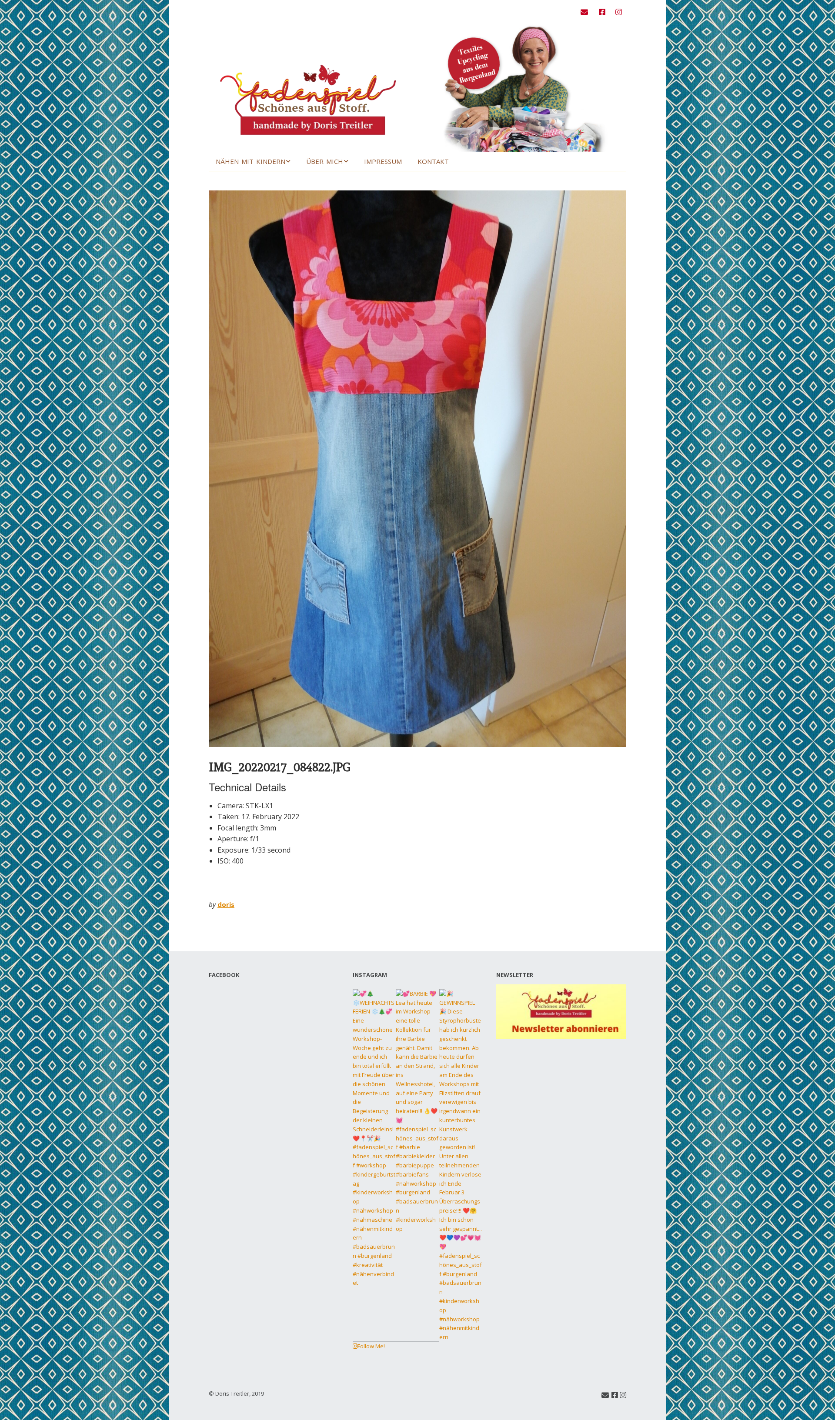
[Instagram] (618, 12)
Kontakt (433, 161)
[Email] (586, 12)
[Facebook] (602, 12)
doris (225, 904)
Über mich (324, 161)
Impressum (383, 161)
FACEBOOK (224, 975)
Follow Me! (371, 1346)
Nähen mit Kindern (250, 161)
